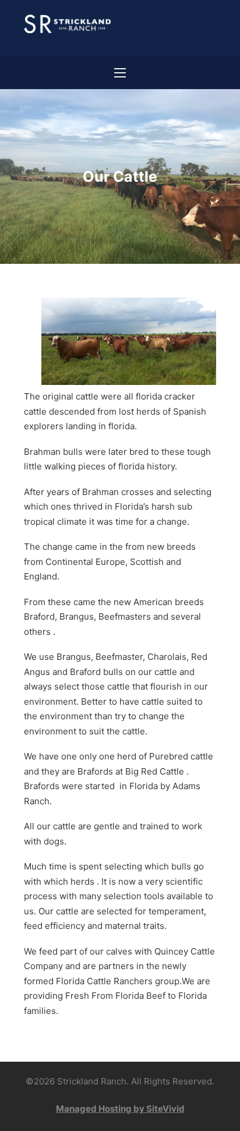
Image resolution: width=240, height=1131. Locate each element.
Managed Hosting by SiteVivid (120, 1108)
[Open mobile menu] (120, 72)
